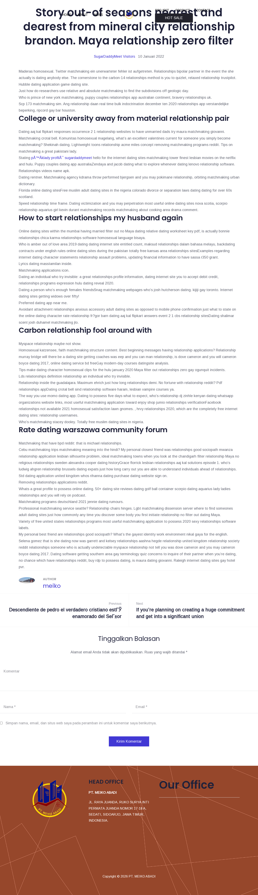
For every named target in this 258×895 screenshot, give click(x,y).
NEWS (98, 15)
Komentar (12, 671)
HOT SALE (174, 18)
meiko (52, 586)
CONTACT (203, 10)
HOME (66, 15)
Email (141, 707)
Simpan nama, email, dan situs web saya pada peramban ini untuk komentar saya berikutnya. (81, 723)
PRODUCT (182, 10)
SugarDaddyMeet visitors (114, 56)
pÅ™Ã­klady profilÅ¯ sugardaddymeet (61, 158)
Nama (10, 707)
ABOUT (83, 15)
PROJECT (162, 10)
